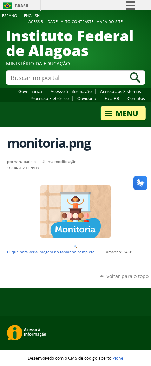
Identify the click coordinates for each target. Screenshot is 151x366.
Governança (30, 91)
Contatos (136, 98)
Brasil (22, 6)
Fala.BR (112, 98)
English (32, 15)
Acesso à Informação (71, 91)
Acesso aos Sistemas (120, 91)
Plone (117, 358)
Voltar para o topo (127, 276)
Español (10, 15)
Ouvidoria (86, 98)
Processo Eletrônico (49, 98)
